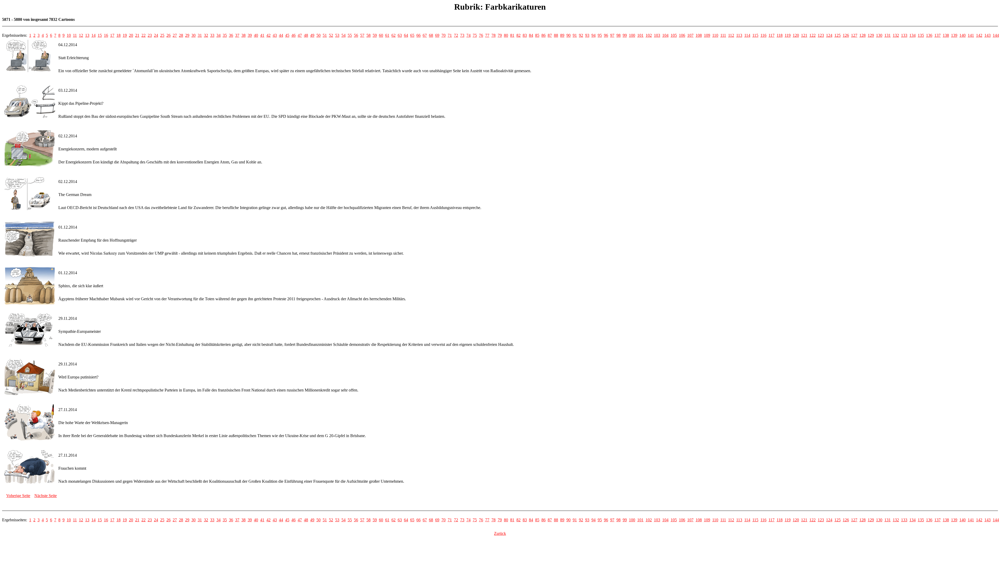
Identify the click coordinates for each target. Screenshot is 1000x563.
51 (325, 35)
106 (682, 35)
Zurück (500, 533)
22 (143, 35)
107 (690, 35)
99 (625, 35)
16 (106, 35)
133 (904, 35)
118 (780, 35)
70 (443, 35)
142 (979, 35)
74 (468, 35)
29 (187, 35)
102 (649, 35)
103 (657, 35)
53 (337, 35)
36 (231, 35)
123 (821, 35)
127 (854, 35)
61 (387, 35)
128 (862, 35)
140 (962, 35)
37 (237, 35)
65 (412, 35)
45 (287, 35)
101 (640, 35)
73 (462, 35)
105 (674, 35)
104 (665, 35)
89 (562, 35)
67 (425, 35)
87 (550, 35)
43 (275, 35)
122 (812, 35)
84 (531, 35)
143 (987, 35)
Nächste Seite (45, 495)
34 (218, 35)
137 (937, 35)
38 (243, 35)
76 (481, 35)
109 (707, 35)
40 (256, 35)
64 (406, 35)
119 (788, 35)
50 (318, 35)
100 (632, 35)
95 (600, 35)
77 (487, 35)
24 (156, 35)
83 (525, 35)
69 (437, 35)
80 (506, 35)
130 (879, 35)
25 (162, 35)
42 (268, 35)
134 (912, 35)
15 (100, 35)
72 (456, 35)
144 (996, 35)
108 (699, 35)
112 (731, 35)
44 (281, 35)
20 (131, 35)
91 (575, 35)
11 (75, 35)
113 (739, 35)
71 (450, 35)
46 (293, 35)
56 (356, 35)
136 (929, 35)
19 (125, 35)
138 (946, 35)
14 (93, 35)
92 (581, 35)
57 (362, 35)
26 (168, 35)
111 (723, 35)
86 (543, 35)
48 (306, 35)
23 (150, 35)
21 (137, 35)
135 (921, 35)
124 (829, 35)
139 (954, 35)
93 (587, 35)
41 (262, 35)
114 (747, 35)
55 (350, 35)
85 (537, 35)
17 (112, 35)
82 (518, 35)
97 (612, 35)
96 (606, 35)
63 (400, 35)
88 (556, 35)
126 (846, 35)
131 (887, 35)
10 (69, 35)
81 (512, 35)
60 (381, 35)
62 (393, 35)
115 (755, 35)
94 (593, 35)
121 (804, 35)
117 (771, 35)
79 (500, 35)
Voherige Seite (18, 495)
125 (837, 35)
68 (431, 35)
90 (568, 35)
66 (418, 35)
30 (193, 35)
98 (618, 35)
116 (763, 35)
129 (871, 35)
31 (200, 35)
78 (493, 35)
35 (225, 35)
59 (375, 35)
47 (300, 35)
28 (181, 35)
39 (250, 35)
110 (715, 35)
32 (206, 35)
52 (331, 35)
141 (971, 35)
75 (475, 35)
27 (175, 35)
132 (896, 35)
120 (796, 35)
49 (312, 35)
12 (81, 35)
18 (118, 35)
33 (212, 35)
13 (87, 35)
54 (343, 35)
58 (368, 35)
